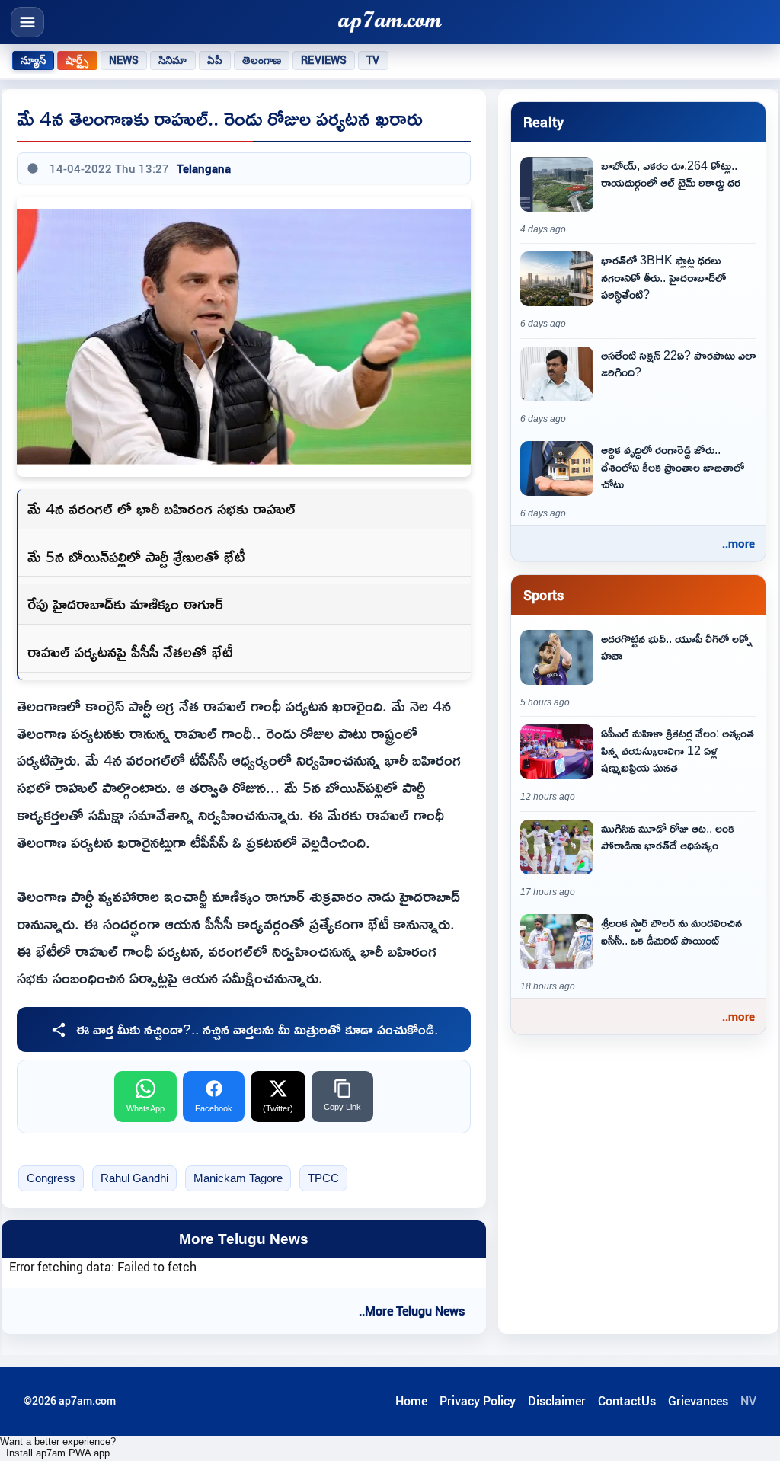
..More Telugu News (412, 1311)
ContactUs (627, 1400)
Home (411, 1400)
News (124, 60)
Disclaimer (557, 1400)
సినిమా (172, 60)
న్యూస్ (33, 60)
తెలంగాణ (262, 60)
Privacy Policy (478, 1400)
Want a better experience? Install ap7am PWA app (58, 1447)
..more (738, 543)
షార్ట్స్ (77, 60)
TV (372, 60)
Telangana (204, 168)
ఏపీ (214, 60)
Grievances (698, 1400)
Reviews (324, 60)
